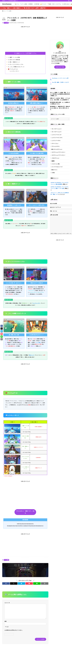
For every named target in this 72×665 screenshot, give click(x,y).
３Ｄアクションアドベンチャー (58, 155)
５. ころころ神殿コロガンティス (16, 66)
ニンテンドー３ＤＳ (56, 140)
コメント (7, 602)
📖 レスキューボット (14, 71)
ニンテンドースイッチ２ (57, 137)
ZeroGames (6, 4)
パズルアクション (55, 158)
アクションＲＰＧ (55, 146)
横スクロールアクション (57, 149)
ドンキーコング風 (55, 163)
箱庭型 (53, 161)
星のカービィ (54, 169)
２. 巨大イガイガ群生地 (14, 59)
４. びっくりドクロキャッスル (15, 64)
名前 (5, 621)
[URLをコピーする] (44, 583)
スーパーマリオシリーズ (57, 166)
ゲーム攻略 (6, 22)
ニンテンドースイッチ (56, 134)
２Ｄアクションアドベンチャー (58, 152)
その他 (53, 172)
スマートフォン (55, 143)
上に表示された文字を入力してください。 (13, 630)
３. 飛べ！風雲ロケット (14, 62)
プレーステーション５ (56, 131)
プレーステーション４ (56, 128)
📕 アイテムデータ (13, 69)
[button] (6, 583)
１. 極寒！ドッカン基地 (14, 57)
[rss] (69, 1)
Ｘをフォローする (60, 67)
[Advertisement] (25, 37)
